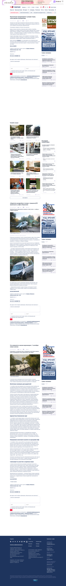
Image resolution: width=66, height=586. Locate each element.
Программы (51, 10)
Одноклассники (13, 49)
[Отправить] (11, 74)
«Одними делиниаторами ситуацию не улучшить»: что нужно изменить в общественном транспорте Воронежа (17, 156)
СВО (31, 12)
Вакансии (30, 543)
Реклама (37, 546)
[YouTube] (24, 542)
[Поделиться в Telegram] (15, 56)
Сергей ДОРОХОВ (13, 479)
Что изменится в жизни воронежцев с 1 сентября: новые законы (17, 137)
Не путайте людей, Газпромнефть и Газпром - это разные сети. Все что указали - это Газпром (49, 149)
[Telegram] (13, 542)
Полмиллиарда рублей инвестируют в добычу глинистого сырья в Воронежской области (15, 192)
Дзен (17, 49)
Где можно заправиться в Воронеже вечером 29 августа (48, 145)
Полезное (37, 10)
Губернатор (49, 12)
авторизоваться (24, 79)
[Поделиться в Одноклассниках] (13, 56)
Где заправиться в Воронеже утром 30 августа (48, 66)
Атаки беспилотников (24, 12)
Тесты (42, 10)
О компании (30, 541)
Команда (37, 543)
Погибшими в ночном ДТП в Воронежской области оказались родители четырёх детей (48, 59)
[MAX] (22, 542)
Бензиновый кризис (15, 12)
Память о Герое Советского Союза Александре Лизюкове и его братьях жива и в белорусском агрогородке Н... (49, 190)
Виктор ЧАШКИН (13, 46)
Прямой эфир (53, 7)
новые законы (14, 481)
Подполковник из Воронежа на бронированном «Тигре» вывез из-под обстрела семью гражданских (48, 174)
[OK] (17, 542)
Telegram (28, 48)
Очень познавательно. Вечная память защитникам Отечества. (48, 169)
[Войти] (45, 7)
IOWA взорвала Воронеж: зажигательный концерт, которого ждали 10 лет (47, 77)
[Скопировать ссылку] (19, 56)
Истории (25, 10)
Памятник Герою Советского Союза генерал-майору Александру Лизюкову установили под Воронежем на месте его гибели (48, 155)
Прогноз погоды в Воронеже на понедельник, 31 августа (33, 137)
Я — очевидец (31, 10)
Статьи (46, 10)
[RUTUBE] (19, 542)
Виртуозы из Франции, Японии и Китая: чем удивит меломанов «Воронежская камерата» (48, 83)
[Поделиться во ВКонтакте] (11, 56)
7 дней (46, 55)
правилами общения (29, 77)
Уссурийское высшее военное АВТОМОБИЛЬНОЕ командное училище (48, 178)
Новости (12, 10)
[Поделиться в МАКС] (17, 56)
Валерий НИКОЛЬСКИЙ (14, 291)
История (30, 546)
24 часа (43, 55)
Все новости (25, 197)
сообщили (19, 40)
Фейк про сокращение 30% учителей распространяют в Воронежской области (32, 191)
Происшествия (18, 10)
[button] (55, 12)
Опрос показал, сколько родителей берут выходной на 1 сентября (33, 173)
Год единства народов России (39, 12)
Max (20, 49)
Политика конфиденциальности (16, 544)
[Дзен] (10, 542)
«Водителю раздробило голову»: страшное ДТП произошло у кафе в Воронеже (48, 71)
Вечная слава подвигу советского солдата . (49, 159)
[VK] (15, 542)
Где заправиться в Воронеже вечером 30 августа (32, 155)
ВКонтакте (32, 48)
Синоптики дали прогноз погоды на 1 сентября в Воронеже (17, 173)
